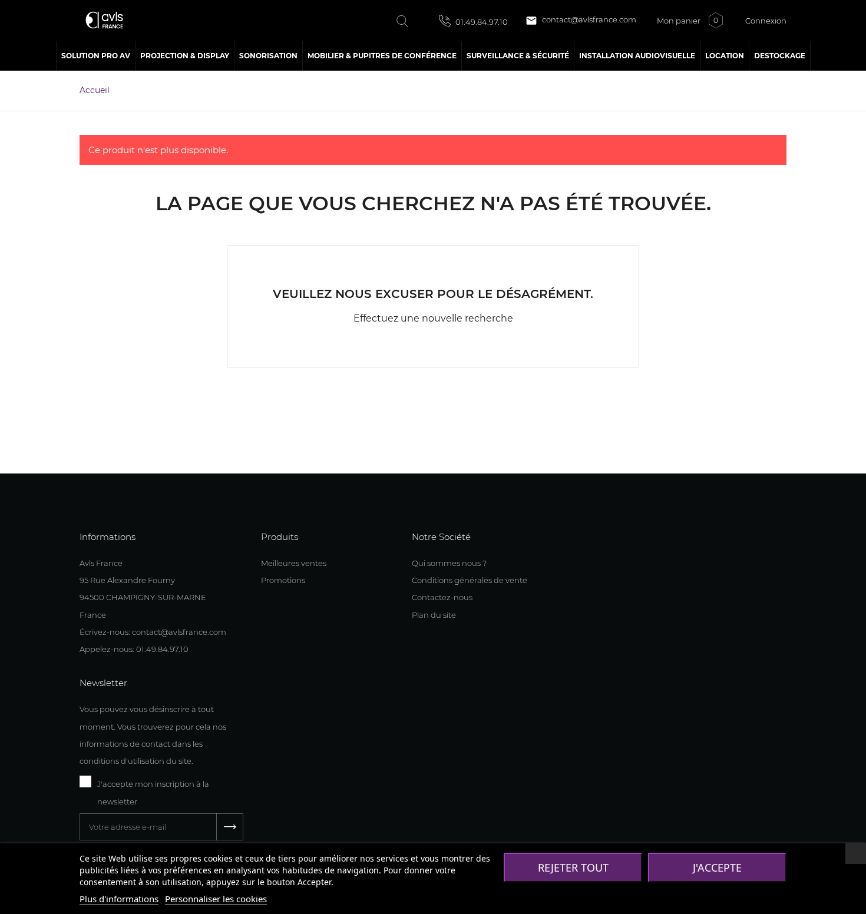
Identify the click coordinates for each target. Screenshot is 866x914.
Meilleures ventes (293, 563)
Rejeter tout (573, 867)
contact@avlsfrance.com (580, 21)
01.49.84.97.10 (481, 22)
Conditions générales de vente (469, 580)
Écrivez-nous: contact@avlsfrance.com (153, 632)
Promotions (283, 580)
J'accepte (717, 867)
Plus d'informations (119, 899)
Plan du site (434, 615)
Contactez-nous (442, 597)
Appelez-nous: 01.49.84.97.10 (134, 649)
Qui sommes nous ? (449, 563)
